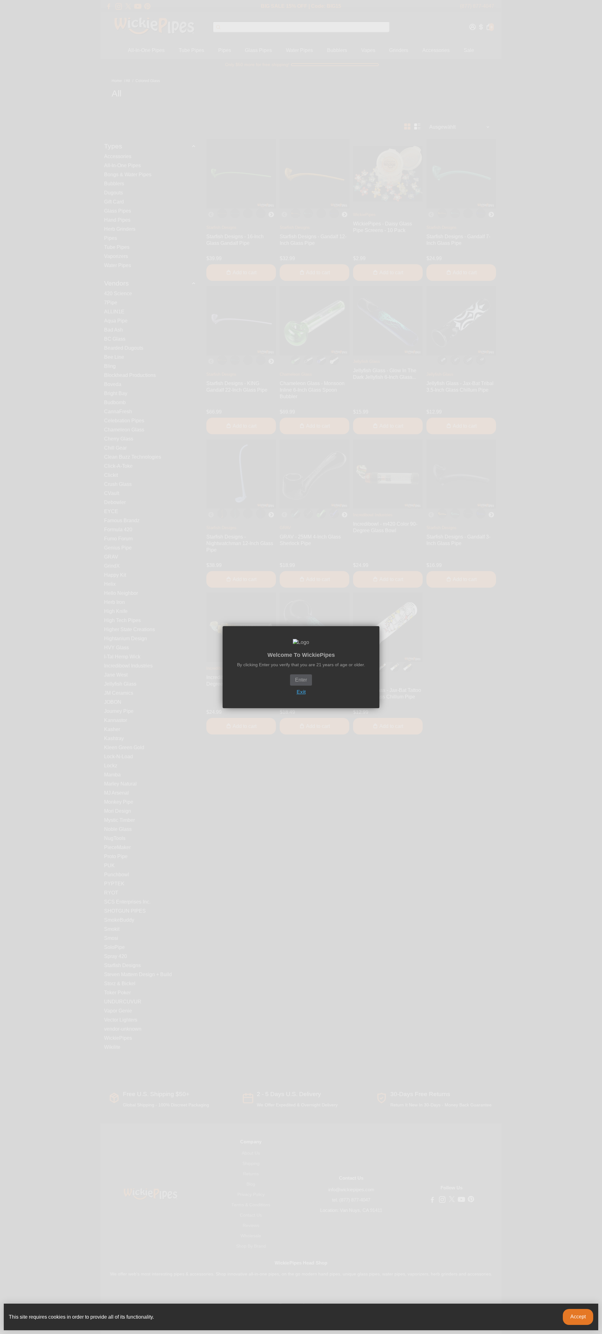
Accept (578, 1316)
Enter (301, 679)
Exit (301, 692)
